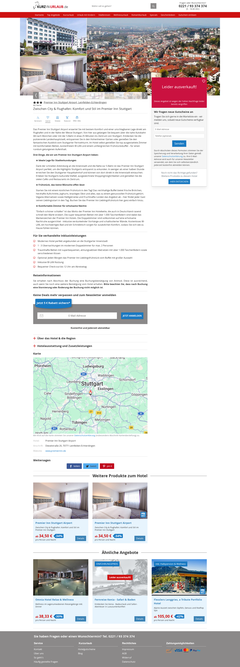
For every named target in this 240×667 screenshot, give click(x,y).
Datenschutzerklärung (54, 398)
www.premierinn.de (55, 450)
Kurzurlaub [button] (68, 15)
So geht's (38, 657)
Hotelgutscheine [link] (86, 649)
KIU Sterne (37, 105)
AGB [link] (124, 653)
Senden (179, 143)
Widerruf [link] (126, 657)
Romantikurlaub (139, 15)
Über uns (39, 653)
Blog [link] (80, 653)
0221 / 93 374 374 (121, 636)
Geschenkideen (168, 15)
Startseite (39, 15)
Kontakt (38, 649)
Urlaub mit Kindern (86, 15)
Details (80, 538)
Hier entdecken (179, 181)
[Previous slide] (36, 95)
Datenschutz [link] (128, 661)
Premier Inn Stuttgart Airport (53, 523)
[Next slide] (145, 95)
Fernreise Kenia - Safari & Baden (115, 599)
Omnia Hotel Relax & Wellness (54, 599)
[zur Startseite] (50, 6)
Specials (154, 15)
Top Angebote (53, 15)
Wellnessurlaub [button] (121, 15)
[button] (203, 81)
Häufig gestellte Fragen (46, 661)
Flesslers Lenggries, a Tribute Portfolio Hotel (178, 601)
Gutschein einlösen (187, 15)
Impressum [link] (128, 649)
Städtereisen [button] (104, 15)
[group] (43, 95)
